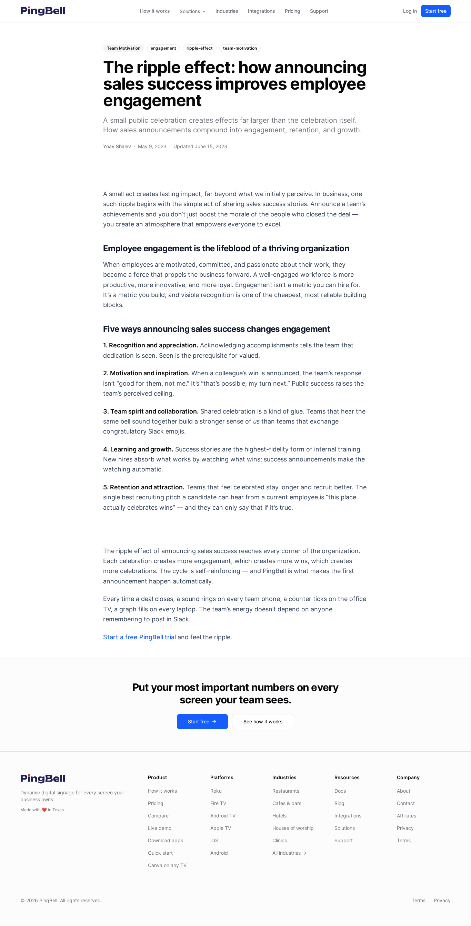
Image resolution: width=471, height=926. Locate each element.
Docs (340, 791)
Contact (406, 803)
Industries (227, 11)
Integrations (261, 11)
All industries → (289, 853)
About (403, 791)
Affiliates (406, 815)
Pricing (292, 11)
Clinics (279, 840)
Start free (436, 11)
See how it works (263, 721)
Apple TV (220, 828)
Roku (216, 791)
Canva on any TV (167, 865)
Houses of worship (293, 828)
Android (219, 853)
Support (319, 11)
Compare (158, 815)
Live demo (159, 828)
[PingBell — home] (42, 11)
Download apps (165, 840)
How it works (155, 11)
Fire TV (218, 803)
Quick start (160, 853)
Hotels (279, 815)
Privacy (405, 828)
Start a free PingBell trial (139, 637)
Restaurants (285, 791)
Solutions (190, 11)
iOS (214, 840)
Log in (410, 11)
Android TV (223, 815)
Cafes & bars (286, 803)
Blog (339, 803)
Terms (404, 840)
